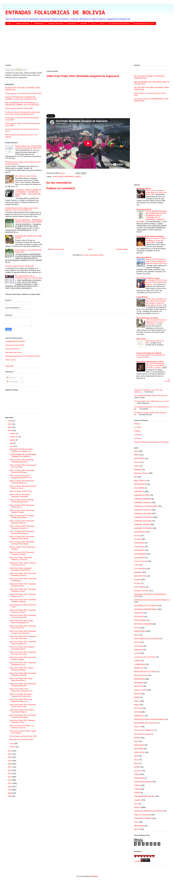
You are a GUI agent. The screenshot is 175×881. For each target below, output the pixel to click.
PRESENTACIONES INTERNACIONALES (149, 719)
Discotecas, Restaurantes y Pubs (150, 362)
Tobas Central (10, 360)
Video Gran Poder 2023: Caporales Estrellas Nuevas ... (22, 585)
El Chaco (137, 583)
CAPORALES (139, 491)
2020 (10, 757)
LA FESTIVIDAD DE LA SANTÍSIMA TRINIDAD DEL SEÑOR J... (22, 455)
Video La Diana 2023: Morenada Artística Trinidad (21, 511)
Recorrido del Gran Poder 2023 (21, 739)
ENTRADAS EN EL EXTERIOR (145, 606)
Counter (137, 861)
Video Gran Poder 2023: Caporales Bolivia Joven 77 (22, 595)
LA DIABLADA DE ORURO (15, 341)
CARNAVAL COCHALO (142, 510)
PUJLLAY (137, 727)
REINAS (137, 738)
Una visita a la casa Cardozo (26, 176)
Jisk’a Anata (138, 646)
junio (12, 446)
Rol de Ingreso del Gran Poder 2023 (23, 736)
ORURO (137, 694)
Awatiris (137, 466)
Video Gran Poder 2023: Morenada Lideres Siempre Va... (22, 643)
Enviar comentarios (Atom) (93, 255)
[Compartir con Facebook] (83, 173)
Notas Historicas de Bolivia (148, 318)
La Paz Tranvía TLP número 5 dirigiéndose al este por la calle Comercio (156, 322)
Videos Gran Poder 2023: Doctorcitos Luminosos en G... (21, 690)
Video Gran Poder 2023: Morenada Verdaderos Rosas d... (22, 574)
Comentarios (13, 381)
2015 (10, 774)
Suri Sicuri (138, 771)
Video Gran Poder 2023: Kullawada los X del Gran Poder (22, 637)
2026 (10, 421)
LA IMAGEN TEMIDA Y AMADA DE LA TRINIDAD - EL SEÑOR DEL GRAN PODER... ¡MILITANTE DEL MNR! (28, 193)
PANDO (137, 697)
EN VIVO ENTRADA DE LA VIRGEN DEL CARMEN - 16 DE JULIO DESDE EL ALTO (21, 98)
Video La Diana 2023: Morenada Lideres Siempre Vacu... (21, 501)
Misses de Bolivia (144, 188)
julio (11, 443)
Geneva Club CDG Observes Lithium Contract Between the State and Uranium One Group (156, 261)
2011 (10, 786)
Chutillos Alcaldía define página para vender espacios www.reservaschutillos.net (21, 209)
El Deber (137, 431)
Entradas (11, 377)
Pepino (136, 701)
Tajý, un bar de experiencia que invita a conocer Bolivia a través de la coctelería (156, 366)
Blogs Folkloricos (140, 480)
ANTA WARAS (139, 458)
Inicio (90, 249)
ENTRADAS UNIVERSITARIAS (145, 609)
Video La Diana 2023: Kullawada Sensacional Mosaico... (21, 471)
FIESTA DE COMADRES (143, 624)
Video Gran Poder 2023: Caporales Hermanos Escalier (22, 611)
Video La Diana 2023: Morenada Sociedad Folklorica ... (21, 522)
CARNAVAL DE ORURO (22, 23)
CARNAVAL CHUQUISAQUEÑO (146, 506)
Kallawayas (138, 650)
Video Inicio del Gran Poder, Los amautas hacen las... (21, 727)
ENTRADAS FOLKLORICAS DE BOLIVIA (55, 13)
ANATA (136, 455)
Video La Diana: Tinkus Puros (20, 491)
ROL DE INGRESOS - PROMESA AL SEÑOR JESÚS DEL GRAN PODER (28, 221)
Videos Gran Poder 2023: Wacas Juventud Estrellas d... (21, 711)
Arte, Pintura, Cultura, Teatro (148, 278)
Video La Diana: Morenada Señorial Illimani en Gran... (22, 487)
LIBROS (137, 661)
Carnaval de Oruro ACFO (14, 345)
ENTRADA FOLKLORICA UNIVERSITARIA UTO (152, 600)
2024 (10, 427)
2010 (10, 790)
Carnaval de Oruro (12, 349)
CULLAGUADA (139, 569)
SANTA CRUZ (139, 752)
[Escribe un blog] (78, 173)
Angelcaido (9, 366)
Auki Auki (137, 462)
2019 (10, 761)
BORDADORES (140, 484)
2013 (10, 780)
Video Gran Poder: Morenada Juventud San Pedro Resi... (20, 695)
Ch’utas (137, 536)
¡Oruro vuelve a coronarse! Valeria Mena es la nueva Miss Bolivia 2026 (156, 192)
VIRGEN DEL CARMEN (143, 818)
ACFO (136, 451)
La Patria (137, 427)
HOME (9, 23)
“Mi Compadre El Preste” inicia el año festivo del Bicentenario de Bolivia (156, 282)
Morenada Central (141, 675)
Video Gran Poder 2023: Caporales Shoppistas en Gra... (22, 664)
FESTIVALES (139, 617)
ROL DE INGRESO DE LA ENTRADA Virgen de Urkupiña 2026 (28, 277)
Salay (136, 741)
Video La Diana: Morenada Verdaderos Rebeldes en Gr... (21, 476)
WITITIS (137, 829)
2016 (10, 770)
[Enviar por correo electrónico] (76, 173)
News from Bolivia (144, 257)
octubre (13, 433)
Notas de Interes (140, 690)
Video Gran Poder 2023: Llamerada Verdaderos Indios (22, 590)
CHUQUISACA (139, 550)
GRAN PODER (71, 23)
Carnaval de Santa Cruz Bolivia (149, 353)
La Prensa (138, 438)
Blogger (95, 876)
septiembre (14, 437)
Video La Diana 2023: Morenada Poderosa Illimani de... (21, 482)
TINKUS (137, 785)
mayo (12, 743)
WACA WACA (139, 826)
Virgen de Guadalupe (142, 815)
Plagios (137, 705)
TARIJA (137, 774)
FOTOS (93, 23)
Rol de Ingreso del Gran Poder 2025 (19, 108)
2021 (10, 754)
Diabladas (138, 572)
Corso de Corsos (140, 561)
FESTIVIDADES (140, 620)
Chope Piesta (139, 546)
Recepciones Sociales (142, 734)
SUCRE (137, 767)
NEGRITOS (138, 686)
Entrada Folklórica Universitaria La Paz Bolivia (151, 442)
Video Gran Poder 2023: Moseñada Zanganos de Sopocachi (22, 632)
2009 (10, 793)
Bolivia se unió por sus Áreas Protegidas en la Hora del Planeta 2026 (156, 240)
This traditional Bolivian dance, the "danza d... (151, 395)
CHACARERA (139, 543)
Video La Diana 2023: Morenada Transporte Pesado (21, 553)
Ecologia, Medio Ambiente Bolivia (150, 236)
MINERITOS (138, 668)
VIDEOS (102, 23)
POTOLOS (138, 708)
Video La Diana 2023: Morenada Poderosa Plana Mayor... (21, 537)
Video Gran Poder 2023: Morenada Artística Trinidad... (22, 658)
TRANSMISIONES (38, 23)
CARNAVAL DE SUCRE (142, 521)
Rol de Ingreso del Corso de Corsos (143, 23)
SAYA (136, 756)
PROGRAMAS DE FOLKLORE (145, 723)
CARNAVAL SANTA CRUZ (55, 23)
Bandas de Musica (141, 473)
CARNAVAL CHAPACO (142, 503)
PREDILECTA (139, 716)
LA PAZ (137, 653)
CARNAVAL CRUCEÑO (142, 513)
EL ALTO (137, 579)
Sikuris (136, 763)
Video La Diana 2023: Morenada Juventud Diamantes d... (21, 532)
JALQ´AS (137, 642)
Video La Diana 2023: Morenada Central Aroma (21, 506)
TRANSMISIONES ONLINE (144, 796)
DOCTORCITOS (140, 576)
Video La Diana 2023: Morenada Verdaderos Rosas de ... (21, 527)
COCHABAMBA (140, 554)
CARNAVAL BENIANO (142, 499)
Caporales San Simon (13, 352)
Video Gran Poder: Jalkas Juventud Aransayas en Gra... (22, 564)
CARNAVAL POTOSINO (143, 528)
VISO (136, 822)
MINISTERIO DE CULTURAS (145, 672)
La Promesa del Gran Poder (144, 657)
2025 (10, 424)
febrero (13, 747)
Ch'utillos (137, 539)
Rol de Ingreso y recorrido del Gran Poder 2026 (23, 93)
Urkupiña (137, 800)
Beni (135, 477)
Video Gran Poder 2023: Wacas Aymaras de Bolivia (21, 669)
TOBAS (137, 789)
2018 (10, 764)
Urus (136, 804)
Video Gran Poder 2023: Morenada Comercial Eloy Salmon (22, 716)
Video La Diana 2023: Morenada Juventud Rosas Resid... (21, 543)
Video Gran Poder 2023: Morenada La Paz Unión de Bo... (22, 706)
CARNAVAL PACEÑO (142, 524)
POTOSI (137, 712)
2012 (10, 783)
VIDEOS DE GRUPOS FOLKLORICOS (148, 811)
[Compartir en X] (81, 173)
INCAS (136, 635)
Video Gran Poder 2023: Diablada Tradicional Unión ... (22, 721)
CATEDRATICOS (140, 532)
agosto (12, 440)
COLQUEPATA (139, 558)
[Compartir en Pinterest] (85, 173)
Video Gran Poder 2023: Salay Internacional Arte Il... (20, 679)
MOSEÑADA (69, 176)
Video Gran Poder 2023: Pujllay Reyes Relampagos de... (21, 622)
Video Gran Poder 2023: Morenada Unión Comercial (22, 627)
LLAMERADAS (139, 664)
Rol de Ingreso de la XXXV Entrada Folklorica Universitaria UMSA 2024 (28, 147)
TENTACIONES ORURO (143, 782)
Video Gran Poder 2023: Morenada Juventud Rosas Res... (22, 616)
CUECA (137, 565)
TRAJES (137, 793)
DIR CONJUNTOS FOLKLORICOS (119, 23)
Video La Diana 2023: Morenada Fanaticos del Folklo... (21, 517)
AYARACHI (138, 470)
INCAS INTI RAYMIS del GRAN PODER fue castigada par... (21, 450)
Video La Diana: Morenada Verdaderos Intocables (19, 495)
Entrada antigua (122, 249)
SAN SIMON (138, 749)
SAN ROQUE (139, 745)
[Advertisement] (76, 45)
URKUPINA (83, 23)
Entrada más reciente (56, 249)
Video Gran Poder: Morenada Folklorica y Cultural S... (20, 558)
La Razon (137, 435)
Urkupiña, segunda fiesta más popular (19, 266)
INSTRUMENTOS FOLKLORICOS (147, 639)
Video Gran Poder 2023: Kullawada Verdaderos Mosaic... (22, 601)
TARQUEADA (139, 778)
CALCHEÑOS (139, 488)
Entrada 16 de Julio (141, 591)
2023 (10, 430)
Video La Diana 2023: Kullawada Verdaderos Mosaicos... (21, 461)
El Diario (137, 424)
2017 (10, 767)
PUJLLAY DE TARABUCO (143, 730)
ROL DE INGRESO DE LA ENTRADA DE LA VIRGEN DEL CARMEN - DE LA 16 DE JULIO (22, 104)
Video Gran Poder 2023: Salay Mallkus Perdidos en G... (20, 700)
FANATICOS (138, 613)
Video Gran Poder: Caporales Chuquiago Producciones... (20, 569)
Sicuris (136, 760)
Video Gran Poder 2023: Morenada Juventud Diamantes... (22, 685)
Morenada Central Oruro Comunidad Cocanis (22, 356)
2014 (10, 777)
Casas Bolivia (142, 297)
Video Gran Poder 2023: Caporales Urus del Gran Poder (22, 653)
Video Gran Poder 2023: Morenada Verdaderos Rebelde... (22, 674)
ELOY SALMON (140, 587)
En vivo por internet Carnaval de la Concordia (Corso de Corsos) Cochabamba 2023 (22, 113)
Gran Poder (141, 339)
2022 (10, 751)
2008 (10, 796)
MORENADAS (139, 679)
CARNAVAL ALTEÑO (141, 495)
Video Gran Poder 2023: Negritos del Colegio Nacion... (22, 648)
